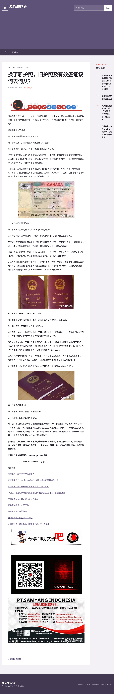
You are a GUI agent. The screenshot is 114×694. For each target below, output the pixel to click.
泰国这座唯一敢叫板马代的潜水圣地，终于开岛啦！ (29, 524)
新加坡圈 (15, 52)
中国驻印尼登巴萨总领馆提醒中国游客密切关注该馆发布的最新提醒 (36, 492)
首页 (6, 52)
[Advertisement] (57, 32)
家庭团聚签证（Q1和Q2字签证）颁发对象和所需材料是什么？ (34, 480)
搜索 (108, 8)
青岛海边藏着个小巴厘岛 (18, 505)
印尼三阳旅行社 (18, 68)
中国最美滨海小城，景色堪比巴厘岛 (23, 499)
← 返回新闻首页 (14, 659)
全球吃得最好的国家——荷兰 (20, 517)
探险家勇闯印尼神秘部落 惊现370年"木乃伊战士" (28, 486)
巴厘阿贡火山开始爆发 (17, 511)
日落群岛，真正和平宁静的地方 (21, 474)
